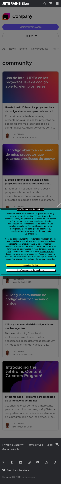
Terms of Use (35, 444)
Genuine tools (10, 449)
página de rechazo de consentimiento (35, 259)
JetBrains (26, 477)
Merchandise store (17, 470)
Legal (50, 444)
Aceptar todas (30, 265)
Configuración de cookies (30, 270)
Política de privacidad (19, 249)
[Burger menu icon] (57, 3)
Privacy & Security (12, 444)
